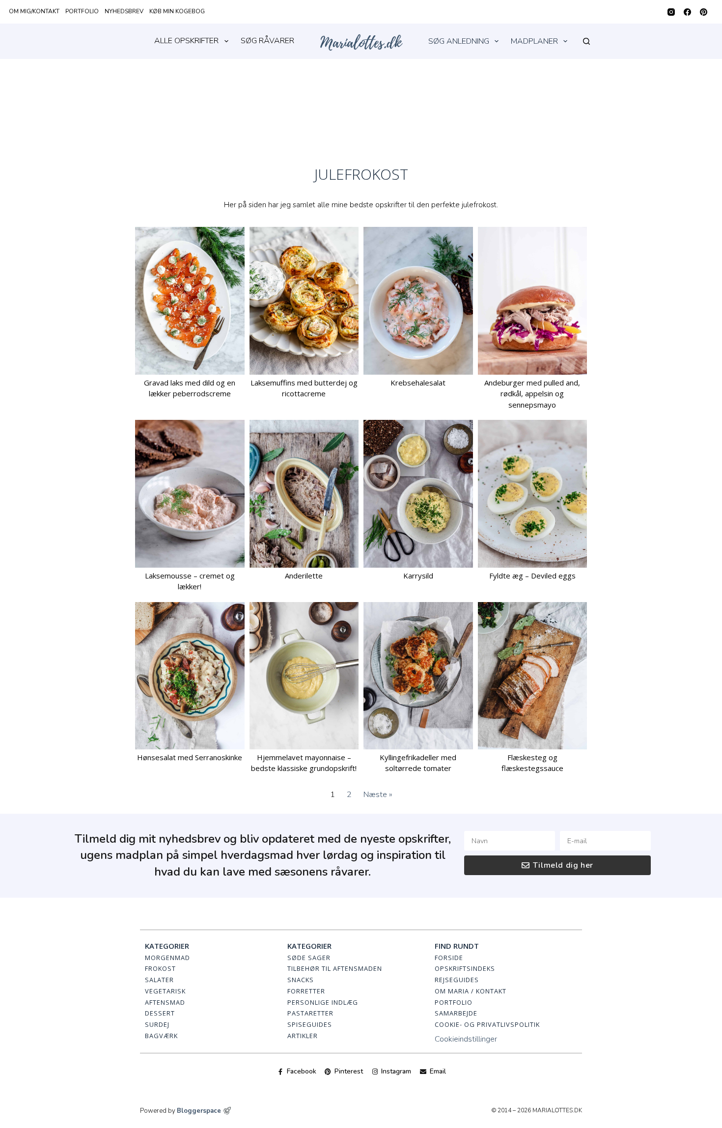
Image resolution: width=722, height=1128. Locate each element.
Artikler (302, 1035)
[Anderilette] (304, 493)
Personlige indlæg (322, 1002)
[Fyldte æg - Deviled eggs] (532, 493)
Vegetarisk (165, 991)
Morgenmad (167, 957)
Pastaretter (310, 1013)
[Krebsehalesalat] (418, 300)
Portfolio (82, 11)
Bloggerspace (199, 1110)
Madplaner (534, 41)
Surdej (157, 1024)
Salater (159, 979)
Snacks (300, 979)
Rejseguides (457, 979)
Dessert (160, 1013)
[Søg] (586, 41)
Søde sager (309, 957)
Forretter (306, 991)
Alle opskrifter (186, 40)
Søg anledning (458, 41)
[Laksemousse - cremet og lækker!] (190, 493)
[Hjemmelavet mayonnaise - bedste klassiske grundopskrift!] (304, 675)
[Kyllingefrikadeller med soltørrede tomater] (418, 675)
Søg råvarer (267, 40)
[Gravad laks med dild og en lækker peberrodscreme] (190, 300)
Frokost (160, 968)
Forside (449, 957)
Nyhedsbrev (124, 11)
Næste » (377, 794)
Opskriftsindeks (465, 968)
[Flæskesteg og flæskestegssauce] (532, 675)
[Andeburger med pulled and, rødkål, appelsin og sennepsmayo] (532, 300)
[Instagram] (671, 12)
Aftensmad (165, 1002)
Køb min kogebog (177, 11)
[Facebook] (687, 12)
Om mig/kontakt (34, 11)
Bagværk (161, 1035)
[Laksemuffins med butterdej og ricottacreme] (304, 300)
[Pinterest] (703, 12)
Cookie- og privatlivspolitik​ (487, 1024)
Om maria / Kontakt (470, 991)
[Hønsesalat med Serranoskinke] (190, 675)
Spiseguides (309, 1024)
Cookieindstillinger (466, 1039)
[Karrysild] (418, 493)
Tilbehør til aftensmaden (334, 968)
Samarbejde (456, 1013)
